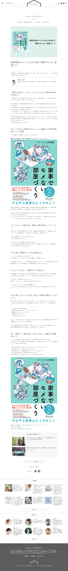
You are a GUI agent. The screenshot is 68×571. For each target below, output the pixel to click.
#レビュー (13, 59)
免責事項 (33, 556)
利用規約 (27, 556)
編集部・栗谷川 (21, 79)
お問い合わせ (40, 556)
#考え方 (17, 59)
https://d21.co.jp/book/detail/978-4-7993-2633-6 (21, 428)
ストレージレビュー (34, 16)
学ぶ (34, 13)
